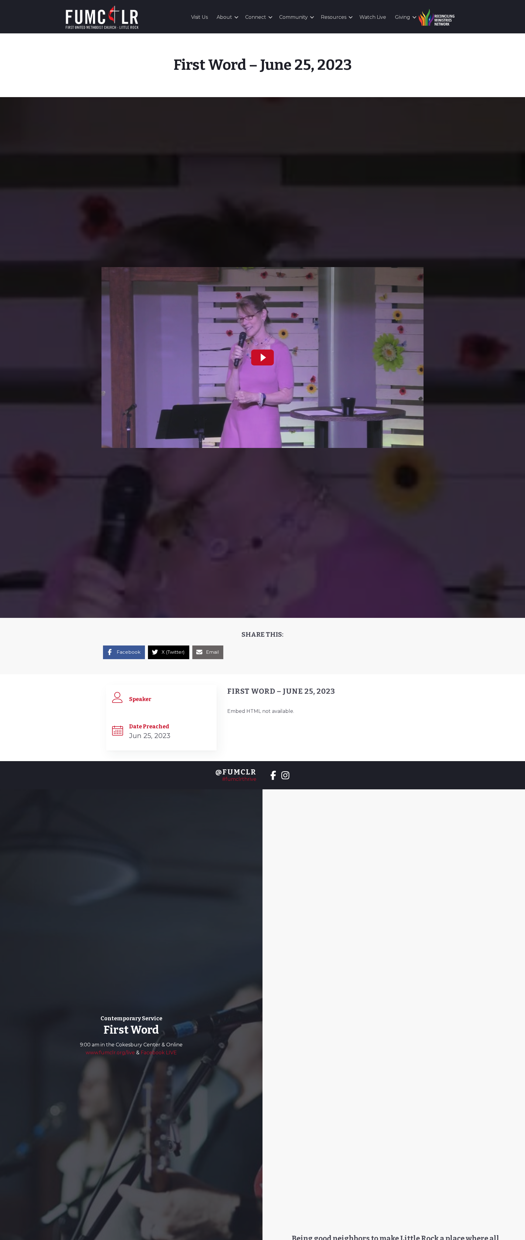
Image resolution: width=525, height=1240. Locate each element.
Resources (333, 17)
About (224, 17)
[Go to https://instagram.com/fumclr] (285, 776)
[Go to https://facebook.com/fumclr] (273, 776)
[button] (236, 17)
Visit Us (199, 17)
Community (293, 17)
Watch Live (372, 17)
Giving (402, 17)
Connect (255, 17)
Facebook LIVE (159, 1052)
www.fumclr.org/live (111, 1052)
